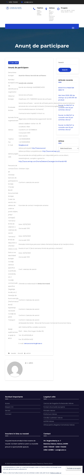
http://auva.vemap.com (51, 151)
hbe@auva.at (23, 145)
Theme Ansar (48, 463)
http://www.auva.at (39, 148)
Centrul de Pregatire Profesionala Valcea (58, 403)
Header (13, 353)
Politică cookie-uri (55, 473)
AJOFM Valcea (49, 421)
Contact (8, 414)
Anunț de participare (18, 67)
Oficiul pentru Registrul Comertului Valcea (59, 425)
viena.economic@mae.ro (33, 343)
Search (65, 70)
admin (28, 353)
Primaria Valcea (49, 411)
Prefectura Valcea (50, 414)
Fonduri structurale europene (54, 407)
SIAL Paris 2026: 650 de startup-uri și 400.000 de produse (67, 97)
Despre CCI (9, 407)
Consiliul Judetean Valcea (53, 418)
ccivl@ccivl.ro (28, 2)
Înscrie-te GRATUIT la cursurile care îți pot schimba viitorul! (66, 107)
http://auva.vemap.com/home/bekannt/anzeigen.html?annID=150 (43, 161)
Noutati (20, 353)
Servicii (7, 411)
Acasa (7, 403)
